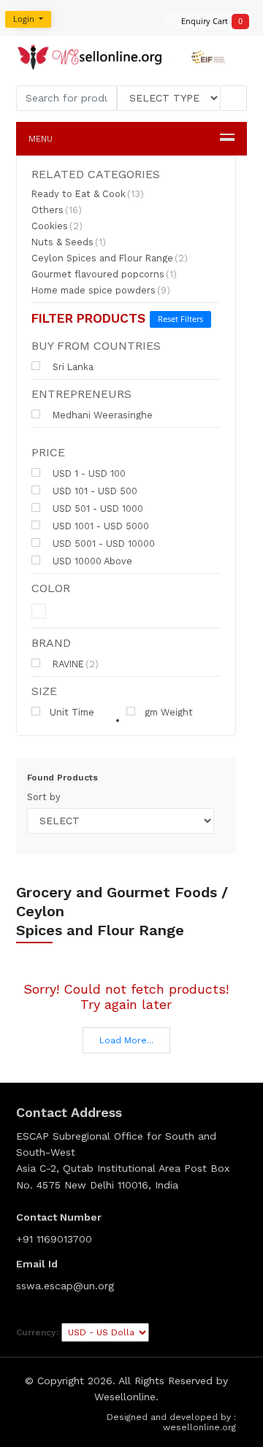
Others (56, 210)
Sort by (44, 796)
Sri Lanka (72, 366)
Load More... (126, 1040)
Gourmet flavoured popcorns (104, 274)
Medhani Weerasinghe (101, 415)
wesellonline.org (199, 1427)
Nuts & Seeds (68, 242)
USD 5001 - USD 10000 (102, 543)
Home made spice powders (100, 290)
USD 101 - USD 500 (93, 490)
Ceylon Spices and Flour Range (109, 258)
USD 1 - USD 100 (88, 473)
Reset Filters (180, 318)
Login (25, 18)
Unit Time (72, 712)
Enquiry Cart (207, 20)
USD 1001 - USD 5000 (99, 526)
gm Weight (169, 712)
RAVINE (74, 664)
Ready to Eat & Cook (87, 194)
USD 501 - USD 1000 (96, 508)
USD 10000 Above (91, 561)
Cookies (57, 226)
